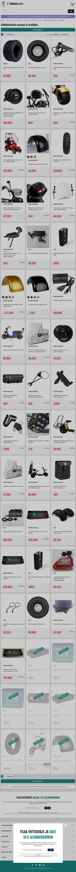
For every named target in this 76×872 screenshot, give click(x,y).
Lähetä (50, 850)
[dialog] (38, 436)
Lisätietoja (49, 856)
